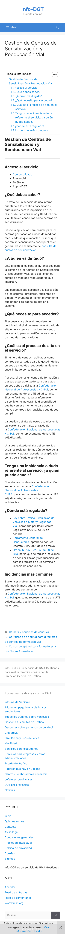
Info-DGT (32, 9)
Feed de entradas (16, 892)
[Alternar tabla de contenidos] (53, 74)
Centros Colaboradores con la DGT (27, 774)
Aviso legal (11, 832)
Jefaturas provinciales (18, 779)
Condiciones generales (19, 837)
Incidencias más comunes (31, 130)
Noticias (10, 790)
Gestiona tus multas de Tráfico (24, 722)
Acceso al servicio (26, 87)
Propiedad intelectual (18, 842)
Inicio (8, 816)
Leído (37, 931)
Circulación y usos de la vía (22, 738)
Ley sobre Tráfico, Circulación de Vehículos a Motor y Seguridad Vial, (33, 522)
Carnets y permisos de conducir (29, 632)
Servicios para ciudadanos (21, 748)
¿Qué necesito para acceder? (33, 100)
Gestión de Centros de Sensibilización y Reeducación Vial (31, 81)
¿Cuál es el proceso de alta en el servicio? (36, 107)
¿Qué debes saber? (27, 91)
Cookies (10, 853)
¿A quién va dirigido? (28, 96)
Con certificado (22, 174)
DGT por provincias (17, 784)
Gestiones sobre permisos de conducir (29, 727)
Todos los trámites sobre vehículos (27, 716)
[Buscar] (55, 915)
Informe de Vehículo (17, 702)
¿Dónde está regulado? (29, 126)
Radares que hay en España (22, 768)
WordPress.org (14, 903)
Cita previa (11, 732)
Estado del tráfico (16, 763)
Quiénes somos (14, 821)
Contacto (10, 826)
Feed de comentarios (18, 897)
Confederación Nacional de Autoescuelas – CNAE (27, 490)
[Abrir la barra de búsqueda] (57, 27)
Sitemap (10, 858)
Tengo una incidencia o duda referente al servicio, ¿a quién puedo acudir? (34, 117)
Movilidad (11, 743)
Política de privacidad (18, 848)
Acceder (10, 887)
